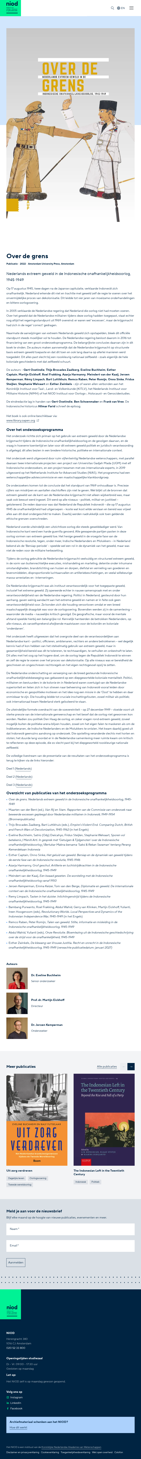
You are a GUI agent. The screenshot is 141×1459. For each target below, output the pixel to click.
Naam (14, 1229)
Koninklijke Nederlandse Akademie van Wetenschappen (71, 1447)
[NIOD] (10, 8)
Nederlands (23, 769)
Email (13, 1246)
